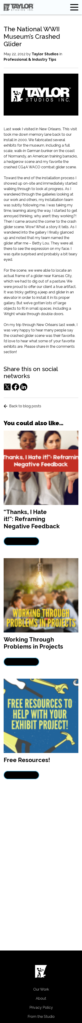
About (41, 998)
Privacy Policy (41, 1007)
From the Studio (41, 1016)
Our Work (41, 989)
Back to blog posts (25, 406)
